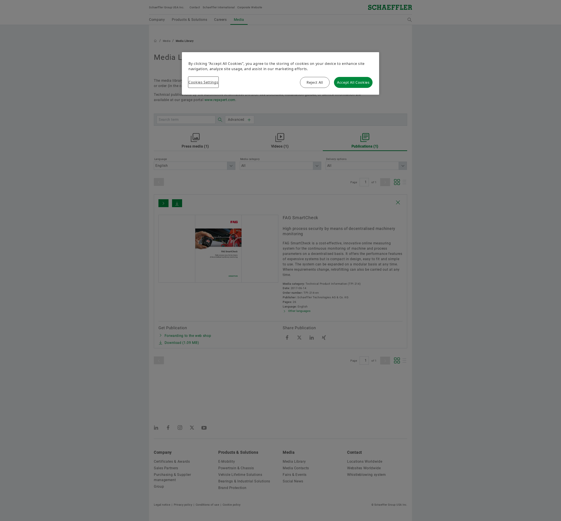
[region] (280, 73)
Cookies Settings (203, 82)
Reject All (315, 82)
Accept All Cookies (353, 82)
